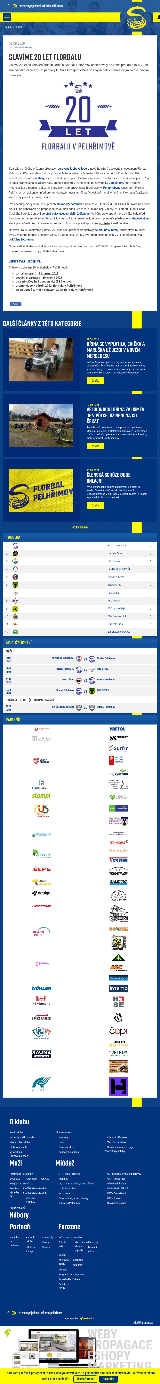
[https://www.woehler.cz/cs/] (41, 988)
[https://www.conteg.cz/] (118, 928)
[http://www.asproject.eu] (118, 738)
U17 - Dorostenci (116, 1193)
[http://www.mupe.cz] (118, 784)
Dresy (45, 1242)
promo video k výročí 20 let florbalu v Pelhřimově (49, 285)
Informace (64, 1193)
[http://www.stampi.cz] (41, 796)
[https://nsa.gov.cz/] (118, 760)
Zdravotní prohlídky (114, 1151)
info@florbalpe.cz (143, 1323)
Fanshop (93, 1242)
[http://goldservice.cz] (118, 850)
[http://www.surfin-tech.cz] (118, 748)
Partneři (20, 1227)
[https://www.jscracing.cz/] (118, 967)
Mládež (65, 1163)
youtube (104, 223)
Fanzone (69, 1227)
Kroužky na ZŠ (18, 1207)
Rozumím (108, 1379)
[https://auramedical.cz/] (41, 1084)
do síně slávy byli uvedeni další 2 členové (43, 281)
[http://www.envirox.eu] (41, 853)
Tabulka (13, 537)
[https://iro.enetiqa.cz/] (41, 1016)
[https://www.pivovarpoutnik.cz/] (118, 895)
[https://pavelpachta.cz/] (118, 957)
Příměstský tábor (116, 1183)
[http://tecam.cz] (118, 859)
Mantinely (47, 1237)
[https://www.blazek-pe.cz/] (118, 978)
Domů (8, 27)
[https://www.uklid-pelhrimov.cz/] (118, 1043)
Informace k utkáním (70, 1237)
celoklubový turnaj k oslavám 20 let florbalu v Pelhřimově (54, 289)
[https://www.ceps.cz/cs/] (118, 1031)
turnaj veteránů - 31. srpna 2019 (37, 273)
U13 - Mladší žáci (116, 1178)
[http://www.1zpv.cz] (41, 834)
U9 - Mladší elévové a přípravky (124, 1173)
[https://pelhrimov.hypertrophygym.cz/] (118, 1086)
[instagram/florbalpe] (16, 6)
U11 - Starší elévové (69, 1173)
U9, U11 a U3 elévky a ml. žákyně (76, 1183)
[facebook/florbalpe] (8, 6)
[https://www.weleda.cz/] (118, 1053)
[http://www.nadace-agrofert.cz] (118, 797)
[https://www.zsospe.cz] (118, 942)
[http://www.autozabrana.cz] (41, 882)
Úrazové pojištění (19, 1155)
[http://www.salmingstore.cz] (118, 882)
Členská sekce (64, 1132)
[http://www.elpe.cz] (41, 869)
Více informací (85, 1379)
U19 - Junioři (114, 1198)
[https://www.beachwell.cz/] (41, 931)
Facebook (77, 1259)
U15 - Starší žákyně (117, 1188)
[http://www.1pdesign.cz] (41, 892)
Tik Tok (63, 1269)
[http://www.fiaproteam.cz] (41, 784)
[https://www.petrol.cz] (118, 728)
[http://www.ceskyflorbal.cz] (41, 760)
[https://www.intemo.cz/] (118, 988)
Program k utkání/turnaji (72, 1274)
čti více (95, 380)
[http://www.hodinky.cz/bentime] (118, 870)
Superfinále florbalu (69, 1279)
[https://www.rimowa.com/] (119, 1017)
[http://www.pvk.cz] (41, 728)
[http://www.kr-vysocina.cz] (118, 772)
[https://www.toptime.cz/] (41, 906)
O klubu (19, 1122)
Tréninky (63, 1178)
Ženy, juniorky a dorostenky (73, 1198)
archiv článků (80, 527)
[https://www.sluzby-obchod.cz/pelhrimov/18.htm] (118, 1066)
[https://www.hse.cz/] (118, 1001)
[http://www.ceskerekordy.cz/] (41, 1032)
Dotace (46, 1247)
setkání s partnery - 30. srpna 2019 (39, 277)
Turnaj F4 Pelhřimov (69, 1203)
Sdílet (16, 304)
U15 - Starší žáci (67, 1188)
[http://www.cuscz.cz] (41, 811)
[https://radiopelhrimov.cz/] (41, 963)
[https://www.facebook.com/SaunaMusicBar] (41, 1053)
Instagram (77, 1264)
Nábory (19, 1215)
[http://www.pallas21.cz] (118, 833)
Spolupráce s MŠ (116, 1203)
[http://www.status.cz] (41, 738)
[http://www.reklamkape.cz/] (118, 913)
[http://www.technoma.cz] (118, 841)
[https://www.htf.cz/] (41, 1000)
